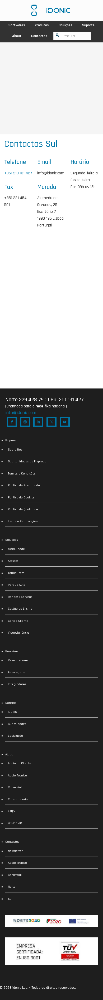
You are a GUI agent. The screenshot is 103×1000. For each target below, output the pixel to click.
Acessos (13, 561)
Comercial (15, 787)
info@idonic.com (50, 173)
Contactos (12, 842)
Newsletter (15, 851)
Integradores (17, 684)
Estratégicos (16, 672)
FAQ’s (11, 811)
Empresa (11, 440)
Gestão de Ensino (20, 609)
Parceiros (11, 651)
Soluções (11, 540)
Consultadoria (18, 799)
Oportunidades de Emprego (27, 461)
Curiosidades (17, 724)
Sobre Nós (15, 450)
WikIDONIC (15, 823)
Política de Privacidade (24, 485)
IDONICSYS (50, 10)
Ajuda (9, 754)
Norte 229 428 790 (25, 399)
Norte (12, 887)
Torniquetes (16, 573)
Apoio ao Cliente (19, 763)
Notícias (10, 703)
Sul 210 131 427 (67, 399)
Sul (10, 899)
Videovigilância (18, 633)
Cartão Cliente (18, 621)
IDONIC (12, 712)
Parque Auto (16, 585)
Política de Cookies (21, 497)
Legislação (15, 736)
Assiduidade (16, 549)
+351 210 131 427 (18, 173)
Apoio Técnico (17, 775)
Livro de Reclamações (23, 521)
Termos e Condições (22, 474)
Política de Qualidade (23, 509)
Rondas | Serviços (20, 597)
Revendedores (18, 660)
